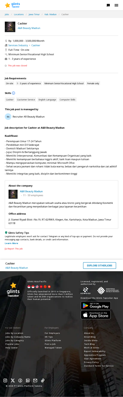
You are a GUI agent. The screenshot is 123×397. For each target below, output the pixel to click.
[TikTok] (43, 380)
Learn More (11, 243)
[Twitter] (13, 380)
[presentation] (12, 5)
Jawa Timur (34, 14)
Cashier (36, 45)
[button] (108, 5)
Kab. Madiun (51, 14)
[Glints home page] (12, 5)
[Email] (35, 380)
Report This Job (15, 249)
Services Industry (18, 45)
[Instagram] (5, 380)
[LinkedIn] (28, 380)
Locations (19, 14)
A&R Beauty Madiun (29, 28)
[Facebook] (20, 380)
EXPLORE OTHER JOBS (99, 265)
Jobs (7, 14)
